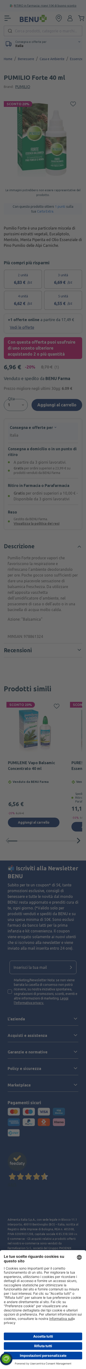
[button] (6, 1359)
